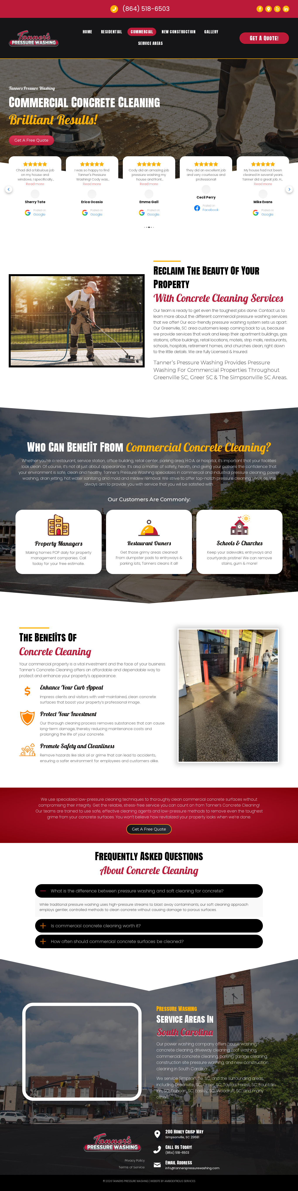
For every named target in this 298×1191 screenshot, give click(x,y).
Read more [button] (35, 184)
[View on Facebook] (149, 189)
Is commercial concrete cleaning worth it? (96, 926)
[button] (260, 9)
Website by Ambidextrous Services (172, 1181)
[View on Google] (35, 194)
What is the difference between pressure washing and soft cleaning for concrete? (137, 891)
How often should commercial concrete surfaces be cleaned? (117, 941)
